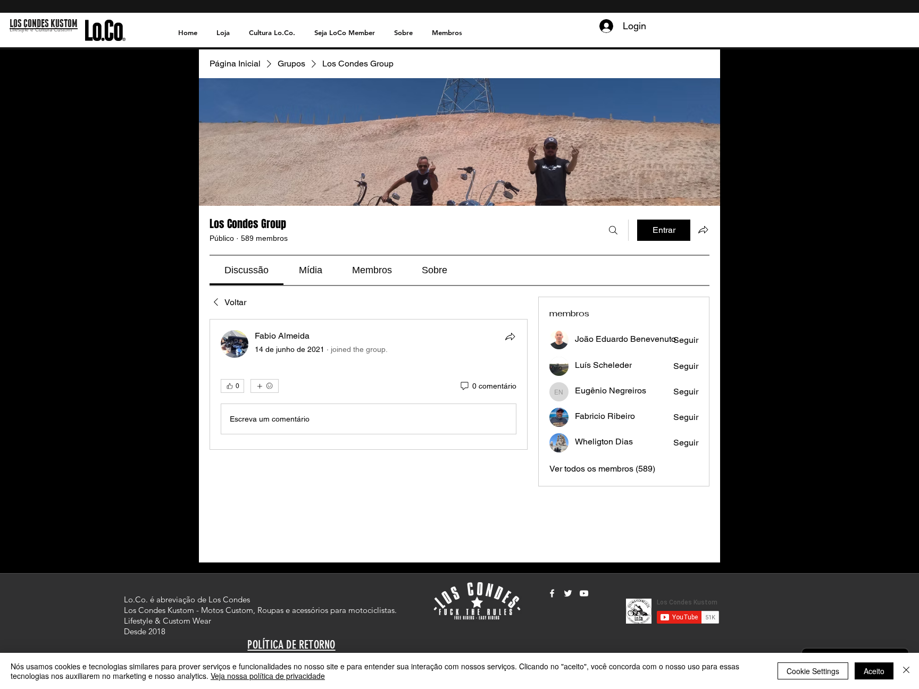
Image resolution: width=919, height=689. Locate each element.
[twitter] (568, 593)
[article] (369, 384)
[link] (246, 270)
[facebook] (552, 593)
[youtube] (584, 593)
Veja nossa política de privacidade (268, 675)
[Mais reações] (264, 386)
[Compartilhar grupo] (703, 229)
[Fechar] (906, 670)
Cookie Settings (813, 671)
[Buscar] (613, 230)
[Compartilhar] (510, 336)
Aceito (874, 671)
